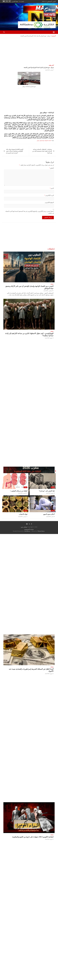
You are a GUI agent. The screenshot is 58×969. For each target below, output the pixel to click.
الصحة (49, 140)
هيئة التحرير (15, 1)
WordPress (27, 531)
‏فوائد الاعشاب (23, 514)
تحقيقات (51, 249)
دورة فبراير (42, 140)
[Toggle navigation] (54, 32)
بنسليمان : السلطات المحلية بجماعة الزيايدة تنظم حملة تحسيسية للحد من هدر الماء (42, 151)
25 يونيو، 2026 (50, 673)
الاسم (52, 188)
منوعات (52, 471)
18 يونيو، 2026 (51, 493)
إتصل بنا (22, 1)
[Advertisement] (29, 51)
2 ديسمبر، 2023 (24, 516)
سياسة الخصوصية (29, 529)
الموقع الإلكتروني (49, 202)
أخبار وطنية (51, 65)
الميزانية (46, 140)
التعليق (51, 168)
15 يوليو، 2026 (50, 338)
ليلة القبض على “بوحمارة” (47, 491)
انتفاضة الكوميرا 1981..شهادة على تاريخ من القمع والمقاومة (32, 837)
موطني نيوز (53, 17)
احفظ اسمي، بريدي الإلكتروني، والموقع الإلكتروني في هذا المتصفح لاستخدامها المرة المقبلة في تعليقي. (29, 212)
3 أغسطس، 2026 (49, 290)
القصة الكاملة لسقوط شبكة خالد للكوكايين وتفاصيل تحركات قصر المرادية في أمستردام (14, 151)
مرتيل (38, 140)
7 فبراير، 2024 (51, 70)
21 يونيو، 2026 (50, 839)
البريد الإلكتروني (49, 195)
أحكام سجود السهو (49, 514)
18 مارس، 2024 (23, 493)
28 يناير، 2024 (52, 516)
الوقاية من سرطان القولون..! (18, 491)
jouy (46, 70)
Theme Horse (41, 531)
